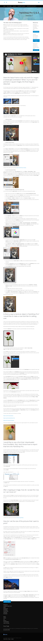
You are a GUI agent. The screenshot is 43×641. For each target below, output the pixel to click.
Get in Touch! (7, 601)
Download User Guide (36, 40)
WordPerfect (5, 613)
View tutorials (36, 50)
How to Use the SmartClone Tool (9, 418)
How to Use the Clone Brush (8, 415)
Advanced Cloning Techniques (8, 420)
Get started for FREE (6, 629)
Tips (4, 619)
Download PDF (36, 31)
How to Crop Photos (20, 517)
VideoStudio (5, 612)
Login (39, 2)
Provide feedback (6, 621)
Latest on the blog (6, 623)
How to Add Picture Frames (21, 167)
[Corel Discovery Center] (21, 2)
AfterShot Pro (5, 604)
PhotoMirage (5, 609)
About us (4, 620)
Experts (4, 616)
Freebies (4, 617)
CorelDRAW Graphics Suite (7, 606)
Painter (4, 607)
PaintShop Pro (5, 608)
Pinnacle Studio (5, 611)
